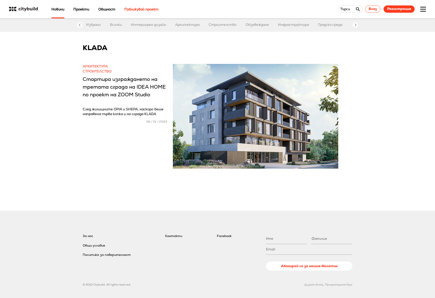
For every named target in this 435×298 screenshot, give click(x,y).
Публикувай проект (141, 9)
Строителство (223, 24)
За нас (88, 236)
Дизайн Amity (313, 284)
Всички (116, 24)
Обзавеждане (257, 24)
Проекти (81, 9)
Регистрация (399, 9)
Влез (373, 9)
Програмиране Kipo (338, 284)
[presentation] (79, 25)
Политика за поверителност (107, 255)
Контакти (173, 236)
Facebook (224, 236)
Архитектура (187, 24)
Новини (57, 9)
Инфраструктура (293, 24)
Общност (106, 9)
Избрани (93, 24)
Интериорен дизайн (148, 24)
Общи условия (94, 245)
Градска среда (330, 24)
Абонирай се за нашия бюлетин (309, 266)
